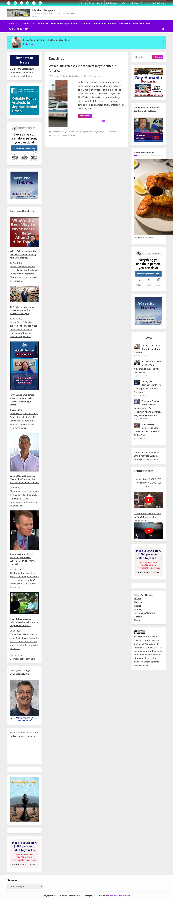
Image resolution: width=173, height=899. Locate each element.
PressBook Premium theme (119, 896)
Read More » (86, 116)
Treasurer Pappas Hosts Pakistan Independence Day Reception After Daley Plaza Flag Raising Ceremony (147, 408)
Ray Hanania (77, 76)
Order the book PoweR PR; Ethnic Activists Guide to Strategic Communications (147, 456)
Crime (62, 132)
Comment (86, 23)
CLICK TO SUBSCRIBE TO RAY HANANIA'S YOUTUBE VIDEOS (149, 483)
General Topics (81, 132)
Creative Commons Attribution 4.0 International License (146, 644)
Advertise (134, 3)
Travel (72, 135)
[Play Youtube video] (148, 500)
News (91, 3)
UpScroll (138, 616)
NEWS (149, 338)
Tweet (102, 121)
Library (40, 23)
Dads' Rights (28, 44)
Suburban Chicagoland (44, 10)
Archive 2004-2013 (18, 29)
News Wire (124, 23)
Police (106, 132)
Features (123, 3)
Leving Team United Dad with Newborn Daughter (46, 40)
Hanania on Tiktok (141, 23)
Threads (138, 620)
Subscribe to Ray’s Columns (152, 3)
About (11, 23)
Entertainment (111, 3)
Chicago (55, 132)
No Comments (93, 76)
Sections (25, 23)
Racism (113, 132)
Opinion (100, 3)
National (92, 132)
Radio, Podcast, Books (105, 23)
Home (83, 3)
